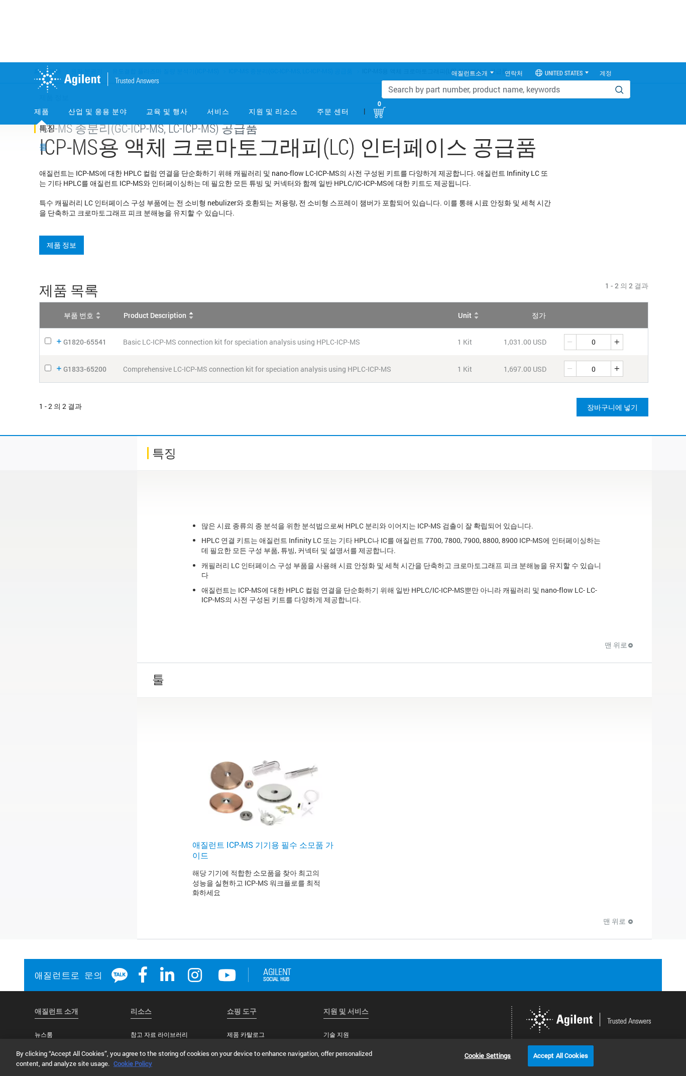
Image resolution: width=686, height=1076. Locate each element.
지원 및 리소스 (273, 111)
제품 (41, 111)
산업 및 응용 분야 (97, 111)
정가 (539, 315)
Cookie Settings (488, 1055)
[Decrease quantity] (570, 342)
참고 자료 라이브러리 (159, 1034)
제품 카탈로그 (246, 1034)
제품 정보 (61, 245)
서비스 (218, 111)
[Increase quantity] (617, 342)
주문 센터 (333, 111)
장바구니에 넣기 (612, 407)
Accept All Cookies (560, 1055)
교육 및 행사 (167, 111)
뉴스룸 (44, 1034)
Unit (465, 315)
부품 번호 (78, 315)
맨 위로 (616, 645)
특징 (47, 128)
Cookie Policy (132, 1063)
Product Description (155, 315)
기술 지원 (336, 1034)
